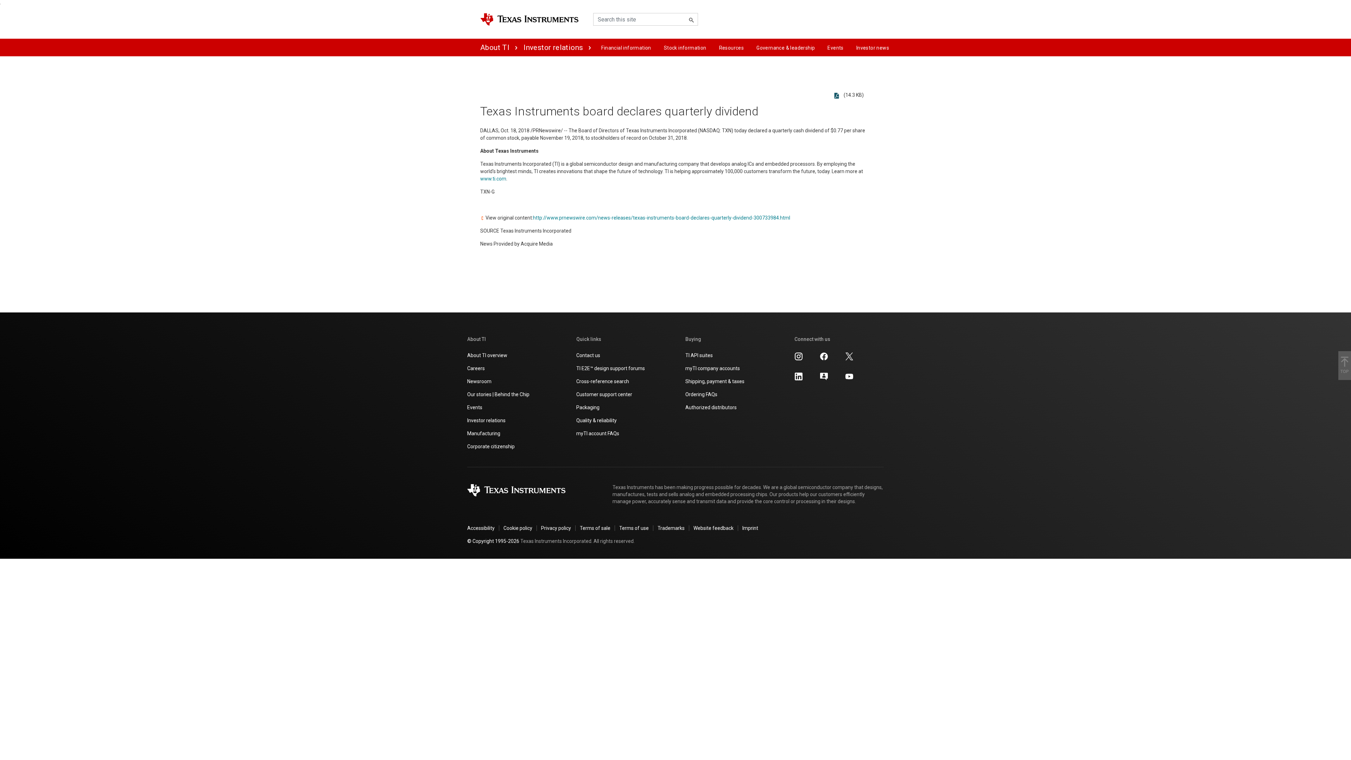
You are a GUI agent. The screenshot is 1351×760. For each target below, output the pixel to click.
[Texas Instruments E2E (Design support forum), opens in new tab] (824, 376)
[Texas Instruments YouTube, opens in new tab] (849, 376)
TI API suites (699, 355)
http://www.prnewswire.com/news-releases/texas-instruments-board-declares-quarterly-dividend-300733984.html (661, 218)
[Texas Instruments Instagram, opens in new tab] (798, 356)
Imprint (750, 528)
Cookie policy (517, 528)
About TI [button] (494, 47)
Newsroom (479, 381)
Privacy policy (556, 528)
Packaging (588, 407)
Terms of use (634, 528)
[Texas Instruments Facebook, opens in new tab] (824, 356)
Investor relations (553, 47)
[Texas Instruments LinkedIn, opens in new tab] (798, 376)
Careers (476, 368)
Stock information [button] (685, 48)
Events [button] (835, 48)
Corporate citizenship (491, 446)
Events (474, 407)
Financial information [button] (626, 48)
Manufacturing (483, 433)
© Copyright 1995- (493, 541)
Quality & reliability (596, 420)
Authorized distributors (711, 407)
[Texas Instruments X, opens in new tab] (849, 356)
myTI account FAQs (597, 433)
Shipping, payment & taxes (714, 381)
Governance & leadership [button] (785, 48)
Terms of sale (595, 528)
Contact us (588, 355)
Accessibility (481, 528)
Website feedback (713, 528)
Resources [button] (731, 48)
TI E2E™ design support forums (610, 368)
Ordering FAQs (701, 394)
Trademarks (671, 528)
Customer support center (604, 394)
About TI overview (487, 355)
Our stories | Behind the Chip (498, 394)
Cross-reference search (602, 381)
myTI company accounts (712, 368)
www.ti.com (493, 179)
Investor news (872, 48)
